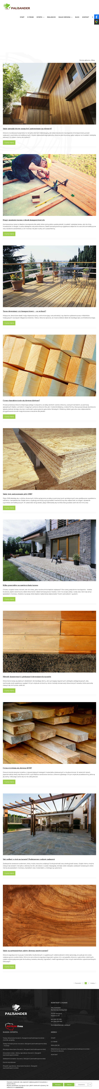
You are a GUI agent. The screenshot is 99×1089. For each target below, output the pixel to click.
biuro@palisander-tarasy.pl (60, 1025)
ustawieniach (19, 1087)
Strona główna (84, 60)
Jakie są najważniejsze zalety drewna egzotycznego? (25, 950)
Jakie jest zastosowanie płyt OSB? (17, 494)
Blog (93, 60)
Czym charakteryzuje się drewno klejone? (21, 400)
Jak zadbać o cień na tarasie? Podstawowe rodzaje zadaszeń (29, 859)
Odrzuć (69, 1084)
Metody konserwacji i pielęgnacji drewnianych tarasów (27, 676)
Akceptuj (57, 1084)
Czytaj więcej (9, 142)
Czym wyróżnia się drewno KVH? (17, 768)
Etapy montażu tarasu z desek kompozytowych (24, 220)
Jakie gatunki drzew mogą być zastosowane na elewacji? (27, 128)
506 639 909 (57, 1021)
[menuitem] (22, 17)
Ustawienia (81, 1084)
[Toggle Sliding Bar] (92, 17)
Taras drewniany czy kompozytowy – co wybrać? (24, 311)
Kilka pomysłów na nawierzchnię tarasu (20, 585)
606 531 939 (57, 1019)
